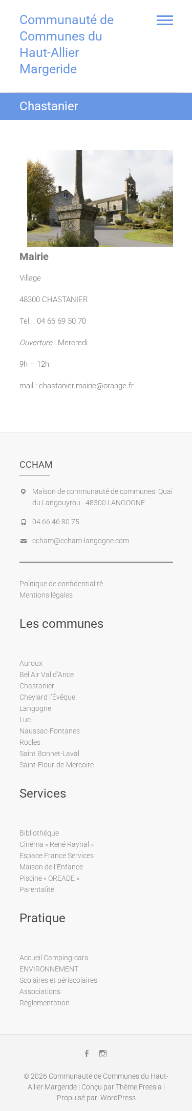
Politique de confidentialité (61, 584)
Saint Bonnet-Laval (49, 753)
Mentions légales (46, 595)
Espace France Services (56, 855)
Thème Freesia (139, 1087)
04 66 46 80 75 (55, 522)
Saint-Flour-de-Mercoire (56, 765)
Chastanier (36, 686)
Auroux (30, 663)
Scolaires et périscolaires (58, 980)
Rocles (29, 742)
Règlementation (44, 1003)
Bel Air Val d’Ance (46, 674)
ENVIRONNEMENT (48, 969)
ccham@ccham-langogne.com (80, 541)
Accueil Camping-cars (53, 958)
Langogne (35, 708)
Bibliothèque (39, 833)
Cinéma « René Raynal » (56, 844)
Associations (39, 991)
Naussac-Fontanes (49, 731)
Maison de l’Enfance (51, 867)
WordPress (118, 1098)
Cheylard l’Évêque (47, 697)
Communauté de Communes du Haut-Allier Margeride (66, 44)
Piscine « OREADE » (49, 878)
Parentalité (36, 889)
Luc (25, 720)
